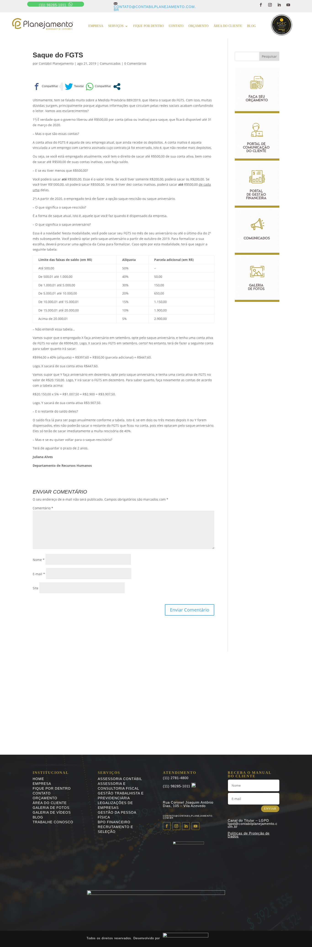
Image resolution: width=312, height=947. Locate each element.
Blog (251, 26)
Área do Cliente (228, 26)
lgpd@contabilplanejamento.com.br (253, 825)
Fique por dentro (148, 26)
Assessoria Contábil (120, 779)
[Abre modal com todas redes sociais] (117, 87)
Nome (39, 560)
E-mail (39, 574)
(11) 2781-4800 (175, 778)
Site (35, 588)
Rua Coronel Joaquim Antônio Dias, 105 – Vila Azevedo (188, 804)
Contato (176, 26)
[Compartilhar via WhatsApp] (98, 87)
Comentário (43, 508)
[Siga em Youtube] (288, 4)
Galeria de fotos (51, 808)
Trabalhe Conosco (53, 822)
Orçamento (198, 26)
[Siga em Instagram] (270, 4)
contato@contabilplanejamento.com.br (155, 7)
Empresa (95, 26)
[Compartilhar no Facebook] (45, 87)
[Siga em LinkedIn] (279, 4)
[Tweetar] (74, 87)
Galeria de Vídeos (52, 812)
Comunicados (110, 63)
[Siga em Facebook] (260, 4)
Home (38, 779)
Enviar (270, 808)
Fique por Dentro (52, 788)
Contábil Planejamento (56, 63)
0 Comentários (135, 63)
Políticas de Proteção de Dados (249, 834)
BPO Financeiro (114, 822)
